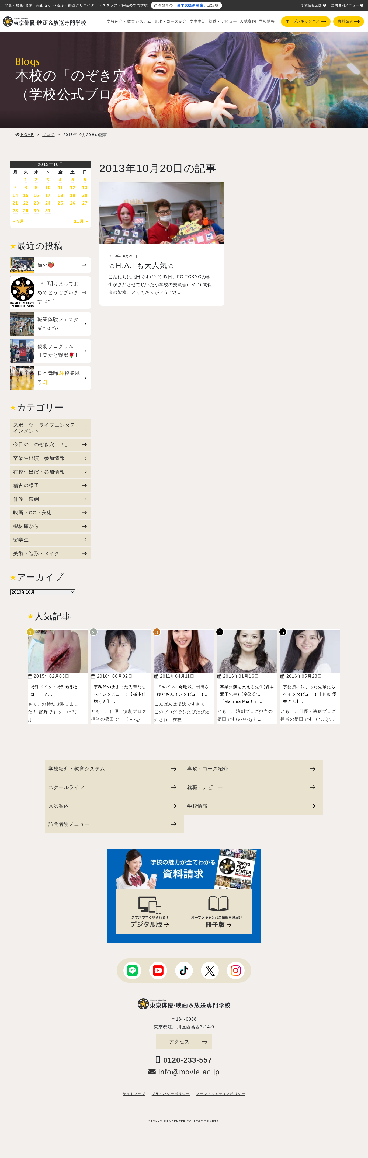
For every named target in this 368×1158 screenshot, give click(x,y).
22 (26, 203)
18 (60, 195)
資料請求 (345, 21)
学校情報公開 (311, 5)
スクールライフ (66, 787)
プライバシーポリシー (171, 1094)
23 (36, 203)
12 (72, 187)
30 (36, 210)
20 (85, 195)
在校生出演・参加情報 (39, 472)
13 (85, 187)
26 (72, 203)
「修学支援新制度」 (190, 5)
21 (15, 203)
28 (15, 210)
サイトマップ (134, 1094)
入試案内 (248, 21)
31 (48, 210)
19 (72, 195)
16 (36, 195)
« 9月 (19, 221)
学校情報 (267, 21)
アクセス (179, 1041)
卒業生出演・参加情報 (39, 458)
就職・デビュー (223, 21)
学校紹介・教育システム (129, 21)
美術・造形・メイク (36, 553)
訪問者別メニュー (345, 5)
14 (15, 195)
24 (48, 203)
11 (60, 187)
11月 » (81, 221)
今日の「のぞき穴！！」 (41, 444)
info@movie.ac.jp (188, 1072)
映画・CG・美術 (32, 512)
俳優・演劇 (26, 499)
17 (48, 195)
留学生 (21, 540)
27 (85, 203)
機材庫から (26, 526)
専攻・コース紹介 (170, 21)
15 (26, 195)
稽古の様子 (26, 485)
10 (48, 187)
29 (26, 210)
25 (60, 203)
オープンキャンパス (303, 21)
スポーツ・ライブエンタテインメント (44, 428)
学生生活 (198, 21)
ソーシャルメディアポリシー (220, 1094)
